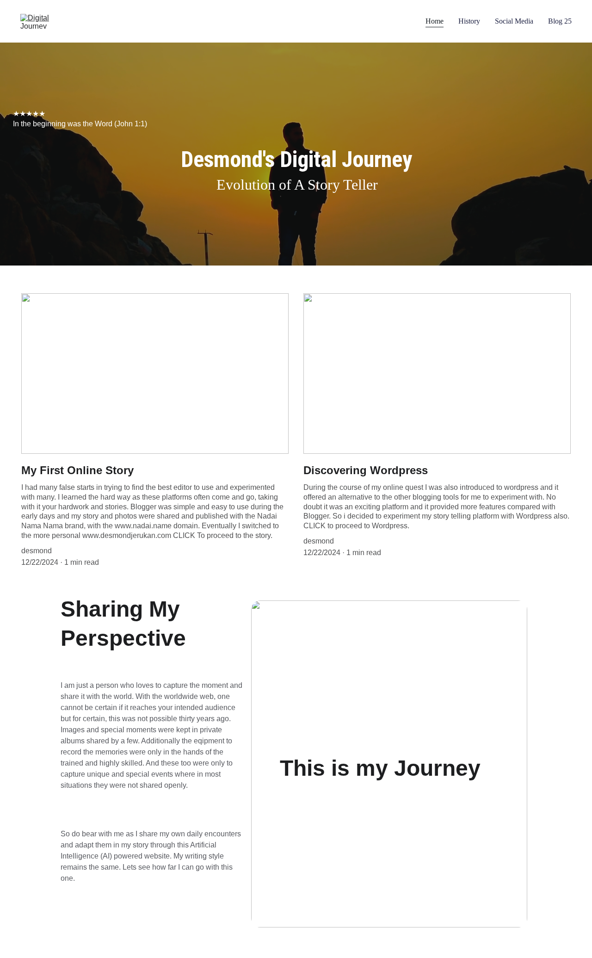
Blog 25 (560, 21)
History (469, 21)
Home (435, 21)
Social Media (514, 21)
